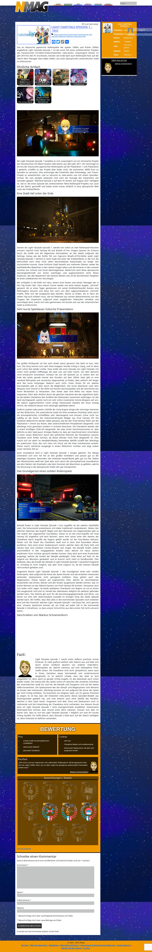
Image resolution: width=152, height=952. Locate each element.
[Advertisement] (58, 634)
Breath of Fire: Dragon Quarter (68, 35)
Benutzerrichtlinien (69, 945)
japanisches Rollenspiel (58, 36)
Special (88, 4)
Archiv (87, 948)
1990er (56, 35)
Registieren (140, 34)
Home (58, 4)
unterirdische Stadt (80, 36)
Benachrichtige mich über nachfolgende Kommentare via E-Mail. (46, 916)
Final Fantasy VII (83, 35)
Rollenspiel (69, 36)
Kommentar (22, 865)
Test (78, 4)
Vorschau (68, 4)
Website (20, 908)
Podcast (98, 4)
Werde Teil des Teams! (71, 948)
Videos (108, 4)
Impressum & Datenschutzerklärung (97, 945)
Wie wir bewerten (24, 849)
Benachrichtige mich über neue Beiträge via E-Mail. (40, 920)
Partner (24, 945)
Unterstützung (123, 945)
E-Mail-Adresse (24, 900)
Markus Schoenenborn (79, 772)
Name (20, 892)
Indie (90, 35)
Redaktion (54, 945)
